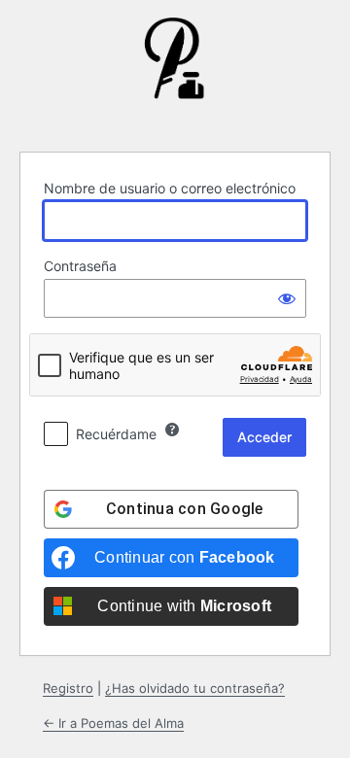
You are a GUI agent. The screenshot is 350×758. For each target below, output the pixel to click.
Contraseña (80, 266)
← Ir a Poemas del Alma (113, 723)
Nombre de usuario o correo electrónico (170, 188)
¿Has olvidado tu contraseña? (195, 688)
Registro (68, 688)
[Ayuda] (172, 429)
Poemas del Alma (175, 72)
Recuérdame (116, 434)
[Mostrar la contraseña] (286, 298)
